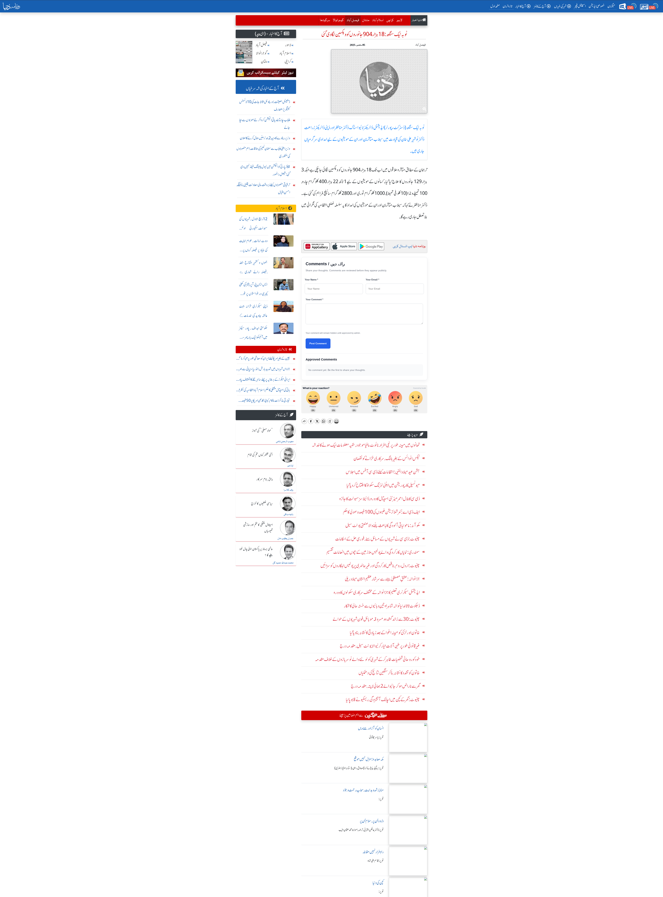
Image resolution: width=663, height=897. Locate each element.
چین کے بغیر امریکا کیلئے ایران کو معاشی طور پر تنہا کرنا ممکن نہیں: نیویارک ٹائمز (263, 359)
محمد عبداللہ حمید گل (283, 563)
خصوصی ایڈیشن (597, 6)
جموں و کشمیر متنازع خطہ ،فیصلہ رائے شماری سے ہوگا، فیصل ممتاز (253, 271)
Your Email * (372, 279)
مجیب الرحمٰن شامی (284, 441)
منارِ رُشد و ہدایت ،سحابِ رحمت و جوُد (363, 790)
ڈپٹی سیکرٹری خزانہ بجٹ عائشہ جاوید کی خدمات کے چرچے (253, 315)
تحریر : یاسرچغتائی (376, 737)
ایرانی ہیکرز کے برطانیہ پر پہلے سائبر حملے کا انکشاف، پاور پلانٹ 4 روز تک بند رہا (264, 380)
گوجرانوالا (338, 20)
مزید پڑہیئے (412, 434)
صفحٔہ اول (495, 6)
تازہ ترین (507, 6)
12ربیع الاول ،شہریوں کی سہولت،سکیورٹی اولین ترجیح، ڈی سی (253, 228)
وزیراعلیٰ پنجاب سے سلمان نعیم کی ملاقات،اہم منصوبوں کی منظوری (263, 152)
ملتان (365, 20)
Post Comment (318, 343)
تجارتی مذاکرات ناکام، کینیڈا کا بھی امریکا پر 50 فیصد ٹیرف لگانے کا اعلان (266, 401)
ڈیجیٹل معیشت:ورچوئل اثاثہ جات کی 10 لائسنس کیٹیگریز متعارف (264, 105)
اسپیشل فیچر (580, 6)
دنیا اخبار (417, 20)
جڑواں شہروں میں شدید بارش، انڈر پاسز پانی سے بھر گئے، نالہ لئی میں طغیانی (264, 370)
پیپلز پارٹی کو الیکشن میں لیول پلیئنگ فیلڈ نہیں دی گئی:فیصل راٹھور (265, 170)
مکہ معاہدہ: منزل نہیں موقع (369, 759)
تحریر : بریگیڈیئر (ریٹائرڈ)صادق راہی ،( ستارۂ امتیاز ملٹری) (359, 768)
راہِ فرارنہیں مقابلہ (373, 852)
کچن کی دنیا (378, 882)
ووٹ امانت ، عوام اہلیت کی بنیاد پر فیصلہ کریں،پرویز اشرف (253, 250)
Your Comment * (314, 299)
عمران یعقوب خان (285, 538)
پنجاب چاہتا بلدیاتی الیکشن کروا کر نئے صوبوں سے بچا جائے (264, 124)
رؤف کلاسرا (288, 490)
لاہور (399, 20)
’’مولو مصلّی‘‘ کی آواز (262, 431)
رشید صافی (288, 514)
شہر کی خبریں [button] (560, 6)
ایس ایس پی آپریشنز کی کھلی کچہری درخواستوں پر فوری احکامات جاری (253, 293)
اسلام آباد (377, 20)
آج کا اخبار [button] (520, 6)
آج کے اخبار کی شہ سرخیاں (262, 88)
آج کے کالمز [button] (540, 6)
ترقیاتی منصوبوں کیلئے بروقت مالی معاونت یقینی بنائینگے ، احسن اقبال (263, 188)
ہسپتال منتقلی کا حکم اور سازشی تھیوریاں (258, 528)
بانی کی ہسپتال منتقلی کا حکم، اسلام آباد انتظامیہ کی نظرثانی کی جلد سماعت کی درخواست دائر (263, 391)
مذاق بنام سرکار (265, 479)
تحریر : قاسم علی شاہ (376, 861)
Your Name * (311, 279)
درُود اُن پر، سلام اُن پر (372, 821)
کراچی (390, 20)
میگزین (611, 6)
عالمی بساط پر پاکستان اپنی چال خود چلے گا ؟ (256, 552)
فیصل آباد (352, 20)
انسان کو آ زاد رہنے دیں (371, 728)
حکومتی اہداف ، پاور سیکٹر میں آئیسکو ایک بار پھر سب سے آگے (253, 337)
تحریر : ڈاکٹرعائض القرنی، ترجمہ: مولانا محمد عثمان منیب (361, 830)
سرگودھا (325, 20)
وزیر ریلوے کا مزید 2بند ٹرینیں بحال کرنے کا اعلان (265, 138)
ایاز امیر (290, 466)
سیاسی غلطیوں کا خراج (262, 503)
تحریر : (381, 799)
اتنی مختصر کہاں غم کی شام (260, 455)
